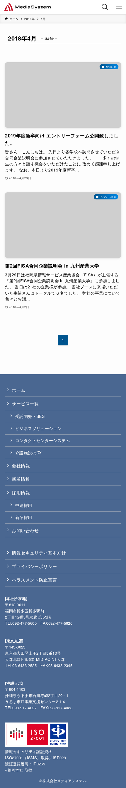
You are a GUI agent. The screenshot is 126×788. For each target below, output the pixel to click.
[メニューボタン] (119, 7)
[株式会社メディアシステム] (28, 7)
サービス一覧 (25, 403)
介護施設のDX (28, 453)
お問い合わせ (25, 530)
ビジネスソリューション (38, 428)
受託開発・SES (30, 416)
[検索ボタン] (105, 7)
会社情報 (21, 465)
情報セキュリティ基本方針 (39, 552)
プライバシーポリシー (34, 566)
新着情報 (21, 479)
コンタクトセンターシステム (42, 440)
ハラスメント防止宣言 (34, 579)
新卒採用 (23, 517)
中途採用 (23, 505)
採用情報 (21, 492)
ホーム (18, 390)
